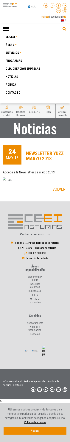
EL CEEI (10, 37)
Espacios (35, 334)
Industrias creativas (35, 285)
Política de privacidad (35, 381)
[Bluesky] (45, 5)
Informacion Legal (12, 381)
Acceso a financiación (35, 328)
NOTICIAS (12, 76)
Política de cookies (35, 422)
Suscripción (55, 16)
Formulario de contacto (37, 258)
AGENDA (11, 84)
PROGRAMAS (14, 61)
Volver (58, 189)
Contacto (18, 385)
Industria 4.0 (35, 291)
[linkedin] (65, 5)
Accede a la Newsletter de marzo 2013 (29, 172)
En (65, 20)
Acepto (35, 431)
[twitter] (39, 389)
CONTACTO (13, 92)
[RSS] (43, 16)
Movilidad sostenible (35, 301)
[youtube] (58, 10)
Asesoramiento (35, 322)
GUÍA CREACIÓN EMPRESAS (23, 68)
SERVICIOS (12, 53)
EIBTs (35, 295)
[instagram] (65, 10)
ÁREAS (10, 45)
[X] (52, 5)
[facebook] (58, 5)
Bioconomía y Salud (35, 278)
